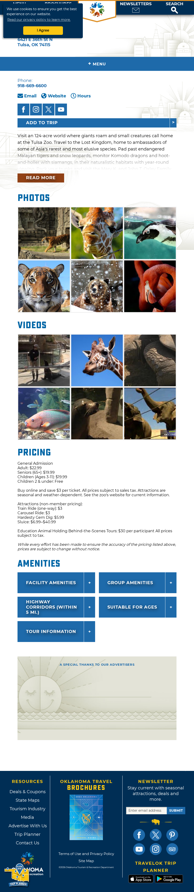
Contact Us (27, 843)
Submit (176, 810)
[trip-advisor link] (172, 849)
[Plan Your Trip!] (17, 875)
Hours (84, 96)
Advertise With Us (27, 825)
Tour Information (51, 631)
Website (57, 96)
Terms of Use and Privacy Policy (86, 853)
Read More (41, 177)
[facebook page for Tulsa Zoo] (23, 109)
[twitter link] (156, 835)
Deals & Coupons (27, 791)
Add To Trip (42, 122)
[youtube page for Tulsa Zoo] (61, 109)
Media (27, 817)
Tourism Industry (27, 808)
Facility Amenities (51, 582)
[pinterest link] (172, 835)
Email (30, 96)
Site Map (86, 861)
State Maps (28, 800)
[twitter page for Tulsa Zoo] (48, 109)
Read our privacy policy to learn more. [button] (39, 20)
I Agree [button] (43, 30)
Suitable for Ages (132, 607)
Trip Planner (27, 834)
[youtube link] (139, 849)
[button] (174, 8)
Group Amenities (130, 582)
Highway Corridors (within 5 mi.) (51, 607)
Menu (97, 63)
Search (174, 4)
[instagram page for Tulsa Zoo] (36, 109)
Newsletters (136, 4)
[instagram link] (156, 849)
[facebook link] (139, 835)
